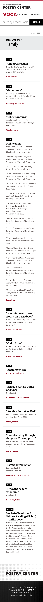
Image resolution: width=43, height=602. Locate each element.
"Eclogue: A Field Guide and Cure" (20, 388)
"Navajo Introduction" (19, 465)
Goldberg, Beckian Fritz (15, 103)
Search (36, 22)
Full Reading (13, 143)
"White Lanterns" (16, 117)
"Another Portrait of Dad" (21, 411)
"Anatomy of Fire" (16, 370)
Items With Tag (13, 40)
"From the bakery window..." (16, 491)
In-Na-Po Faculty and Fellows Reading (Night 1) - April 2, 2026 (21, 516)
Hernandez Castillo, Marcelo (17, 398)
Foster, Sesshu (12, 422)
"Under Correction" (17, 63)
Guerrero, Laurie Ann (15, 373)
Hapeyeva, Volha (13, 500)
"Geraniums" (14, 90)
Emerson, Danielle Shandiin (17, 475)
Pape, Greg (10, 300)
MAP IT (31, 590)
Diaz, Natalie (11, 77)
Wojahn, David (12, 130)
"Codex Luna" (14, 343)
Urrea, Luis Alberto (14, 330)
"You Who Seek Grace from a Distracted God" (19, 315)
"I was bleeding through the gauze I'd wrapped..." (21, 437)
